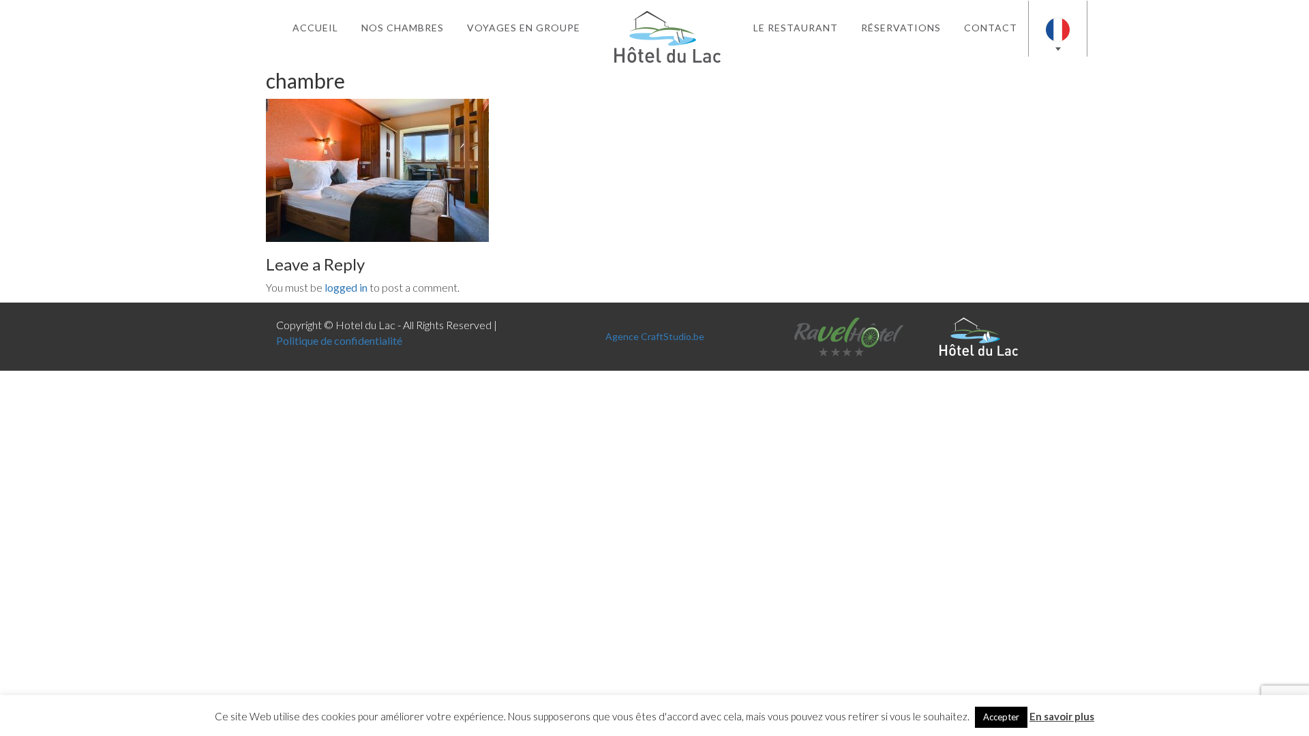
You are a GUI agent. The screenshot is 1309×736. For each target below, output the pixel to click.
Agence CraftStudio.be (654, 336)
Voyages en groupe (523, 27)
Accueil (315, 27)
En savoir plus (1061, 716)
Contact (990, 27)
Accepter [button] (1001, 716)
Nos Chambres (402, 27)
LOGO (667, 27)
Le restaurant (795, 27)
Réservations (901, 27)
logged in (346, 287)
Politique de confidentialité (339, 340)
